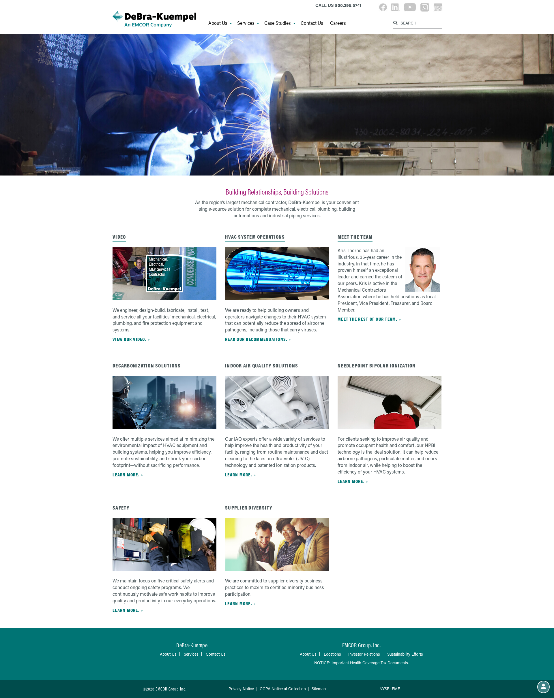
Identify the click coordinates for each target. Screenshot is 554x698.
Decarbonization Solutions (147, 365)
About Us (217, 23)
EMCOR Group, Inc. (361, 645)
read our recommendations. (256, 339)
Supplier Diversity (248, 507)
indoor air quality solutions (261, 365)
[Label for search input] (416, 22)
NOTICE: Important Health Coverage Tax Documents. (361, 662)
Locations (332, 654)
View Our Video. (129, 339)
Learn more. (126, 475)
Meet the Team (355, 236)
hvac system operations (255, 236)
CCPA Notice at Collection (283, 688)
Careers (338, 23)
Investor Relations (364, 654)
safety (121, 507)
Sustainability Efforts (405, 654)
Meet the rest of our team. (367, 319)
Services (245, 23)
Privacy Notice (241, 688)
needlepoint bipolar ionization (377, 365)
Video (119, 236)
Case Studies (277, 23)
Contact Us (312, 23)
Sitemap (319, 688)
